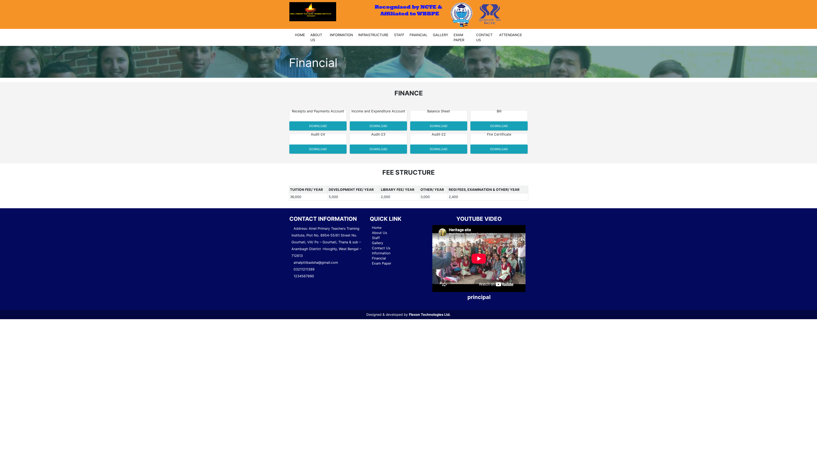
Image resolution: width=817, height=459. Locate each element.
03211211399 (304, 269)
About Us (316, 37)
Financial (418, 35)
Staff (399, 35)
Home (300, 35)
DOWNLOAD (318, 126)
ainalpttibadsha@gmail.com (316, 262)
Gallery (440, 35)
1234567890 (304, 276)
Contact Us (484, 37)
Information (341, 35)
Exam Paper (459, 37)
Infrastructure (373, 35)
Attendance (510, 35)
